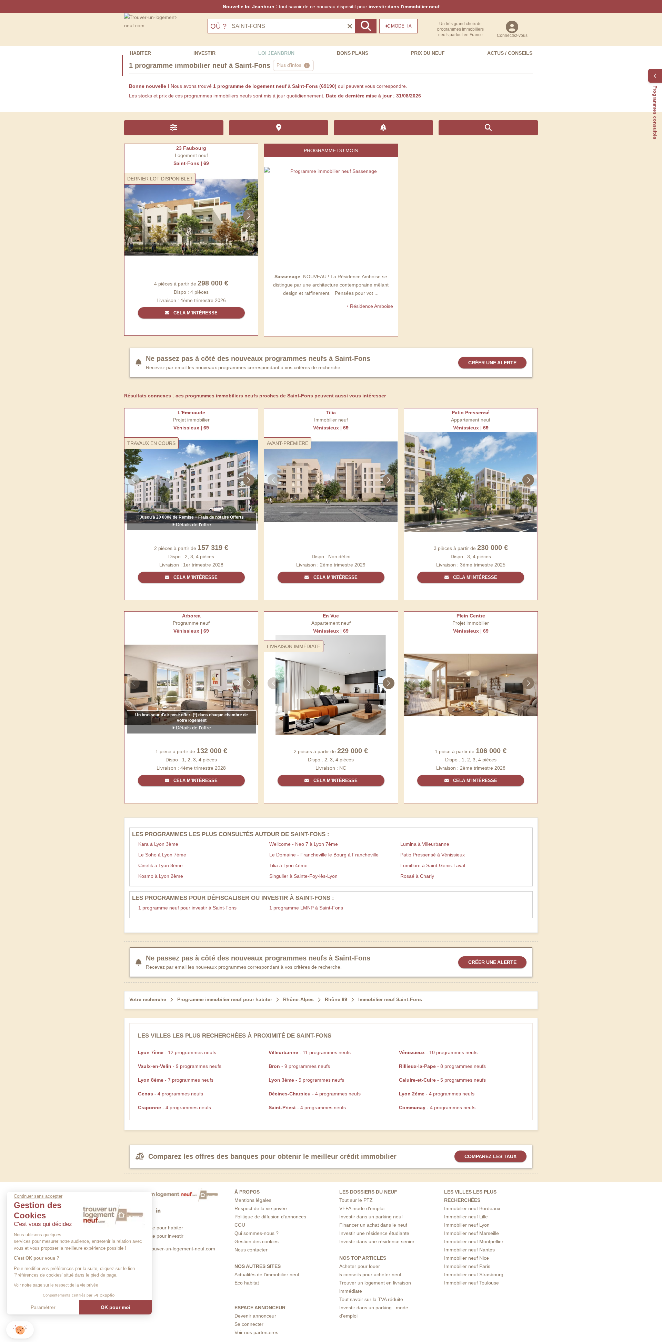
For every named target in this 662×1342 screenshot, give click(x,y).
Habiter (140, 53)
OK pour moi (115, 1307)
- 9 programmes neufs (179, 1066)
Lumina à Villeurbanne (424, 844)
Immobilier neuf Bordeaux (472, 1208)
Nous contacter (251, 1249)
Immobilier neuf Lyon (467, 1225)
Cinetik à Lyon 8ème (160, 865)
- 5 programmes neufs (306, 1080)
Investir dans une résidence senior (376, 1241)
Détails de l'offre (192, 524)
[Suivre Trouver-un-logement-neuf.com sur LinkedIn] (158, 1211)
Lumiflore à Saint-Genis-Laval (432, 865)
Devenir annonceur (255, 1316)
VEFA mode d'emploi (361, 1208)
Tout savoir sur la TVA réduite (371, 1299)
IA (401, 26)
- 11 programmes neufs (310, 1052)
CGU (239, 1225)
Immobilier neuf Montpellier (473, 1241)
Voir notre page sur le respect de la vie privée (56, 1285)
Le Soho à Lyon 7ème (162, 854)
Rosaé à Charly (417, 876)
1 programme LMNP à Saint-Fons (306, 908)
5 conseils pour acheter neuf (370, 1274)
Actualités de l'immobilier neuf (266, 1274)
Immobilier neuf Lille (466, 1216)
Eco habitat (246, 1283)
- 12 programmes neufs (177, 1052)
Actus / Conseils (509, 53)
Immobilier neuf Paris (467, 1266)
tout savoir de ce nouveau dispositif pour (331, 6)
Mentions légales (252, 1200)
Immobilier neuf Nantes (469, 1249)
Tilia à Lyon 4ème (288, 865)
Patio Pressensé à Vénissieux (432, 854)
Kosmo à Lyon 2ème (160, 876)
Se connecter (248, 1324)
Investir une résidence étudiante (374, 1233)
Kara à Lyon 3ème (158, 844)
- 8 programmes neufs (442, 1066)
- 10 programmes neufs (438, 1052)
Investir (204, 53)
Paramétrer (43, 1307)
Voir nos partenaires (256, 1332)
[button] (20, 1330)
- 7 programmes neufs (175, 1080)
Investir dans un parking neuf (371, 1216)
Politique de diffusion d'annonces (270, 1216)
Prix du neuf (428, 53)
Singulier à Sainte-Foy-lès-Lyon (303, 876)
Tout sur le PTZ (356, 1200)
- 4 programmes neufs (170, 1093)
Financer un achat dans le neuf (373, 1225)
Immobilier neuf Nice (466, 1258)
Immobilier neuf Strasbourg (473, 1274)
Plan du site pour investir (156, 1236)
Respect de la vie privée (260, 1208)
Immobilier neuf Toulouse (471, 1283)
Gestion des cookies (256, 1241)
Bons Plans (352, 53)
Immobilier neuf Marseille (471, 1233)
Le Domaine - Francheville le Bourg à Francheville (324, 854)
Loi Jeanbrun (276, 53)
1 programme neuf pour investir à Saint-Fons (187, 908)
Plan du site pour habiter (156, 1227)
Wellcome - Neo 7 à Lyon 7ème (303, 844)
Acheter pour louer (359, 1266)
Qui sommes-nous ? (256, 1233)
